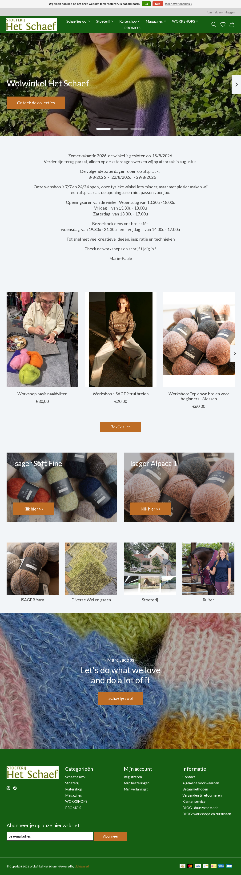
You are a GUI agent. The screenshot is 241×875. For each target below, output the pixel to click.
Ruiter (208, 599)
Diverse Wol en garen (91, 599)
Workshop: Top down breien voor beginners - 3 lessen (198, 396)
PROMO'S (132, 28)
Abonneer (110, 836)
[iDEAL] (214, 866)
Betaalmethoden (195, 789)
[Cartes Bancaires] (229, 866)
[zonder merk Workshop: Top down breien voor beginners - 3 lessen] (199, 339)
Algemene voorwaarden (200, 783)
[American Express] (221, 866)
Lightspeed (82, 866)
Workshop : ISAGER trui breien (120, 393)
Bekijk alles (120, 426)
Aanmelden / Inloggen (221, 12)
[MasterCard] (190, 866)
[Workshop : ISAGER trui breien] (121, 339)
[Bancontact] (206, 866)
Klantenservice (193, 801)
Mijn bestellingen (136, 783)
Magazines (73, 795)
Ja (146, 4)
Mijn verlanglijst (136, 789)
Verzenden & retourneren (202, 795)
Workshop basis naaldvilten (42, 393)
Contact (188, 777)
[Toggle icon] (213, 24)
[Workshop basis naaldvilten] (42, 339)
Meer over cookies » (178, 4)
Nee (158, 4)
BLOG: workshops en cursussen (206, 814)
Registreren (133, 777)
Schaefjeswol (120, 698)
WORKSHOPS (76, 801)
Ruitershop (73, 789)
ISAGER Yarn (32, 599)
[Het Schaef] (31, 24)
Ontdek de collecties (36, 102)
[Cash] (182, 866)
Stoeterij (150, 599)
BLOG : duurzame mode (200, 808)
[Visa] (198, 866)
